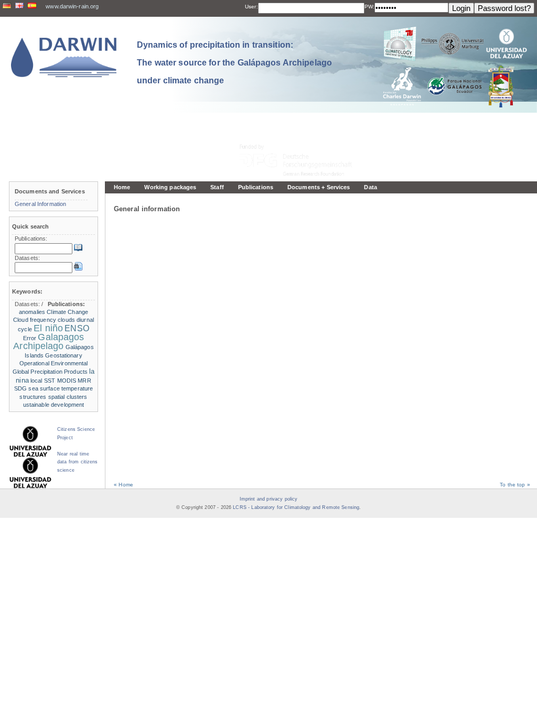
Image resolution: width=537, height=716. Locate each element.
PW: (369, 6)
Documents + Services (318, 187)
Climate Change (67, 312)
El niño (48, 328)
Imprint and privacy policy (268, 499)
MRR (84, 380)
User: (251, 6)
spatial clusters (68, 397)
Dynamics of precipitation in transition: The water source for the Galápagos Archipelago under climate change (234, 62)
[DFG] (302, 136)
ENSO (77, 328)
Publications (255, 187)
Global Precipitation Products (50, 371)
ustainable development (53, 405)
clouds (66, 320)
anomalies (32, 312)
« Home (123, 484)
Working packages (170, 187)
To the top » (515, 484)
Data (370, 187)
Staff (217, 187)
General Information (40, 204)
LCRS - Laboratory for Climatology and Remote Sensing (296, 507)
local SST (42, 380)
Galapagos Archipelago (48, 341)
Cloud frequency (34, 320)
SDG (20, 388)
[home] (64, 57)
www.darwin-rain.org (72, 6)
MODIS (67, 380)
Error (30, 338)
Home (122, 187)
